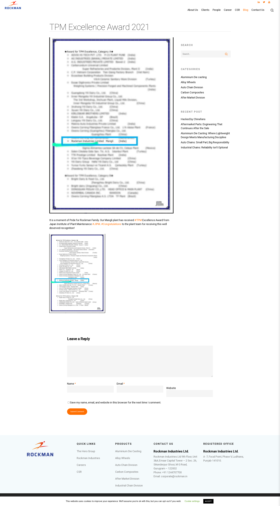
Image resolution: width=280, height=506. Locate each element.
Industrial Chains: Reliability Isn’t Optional (204, 147)
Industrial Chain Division (129, 485)
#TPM (138, 220)
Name (71, 383)
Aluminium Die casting (194, 77)
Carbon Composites (192, 92)
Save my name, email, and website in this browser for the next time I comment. (115, 402)
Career (228, 10)
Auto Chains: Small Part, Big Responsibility (205, 142)
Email (121, 383)
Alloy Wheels (188, 82)
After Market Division (193, 97)
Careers (81, 464)
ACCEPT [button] (208, 501)
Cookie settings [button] (192, 501)
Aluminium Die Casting (128, 451)
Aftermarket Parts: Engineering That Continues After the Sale (201, 126)
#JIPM (96, 224)
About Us (193, 10)
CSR (237, 10)
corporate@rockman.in (174, 476)
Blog (245, 10)
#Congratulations (111, 224)
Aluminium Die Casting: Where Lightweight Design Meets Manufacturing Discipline (205, 135)
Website (171, 388)
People (217, 10)
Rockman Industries (88, 458)
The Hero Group (86, 451)
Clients (205, 10)
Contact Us (257, 10)
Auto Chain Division (192, 87)
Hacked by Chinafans (193, 119)
